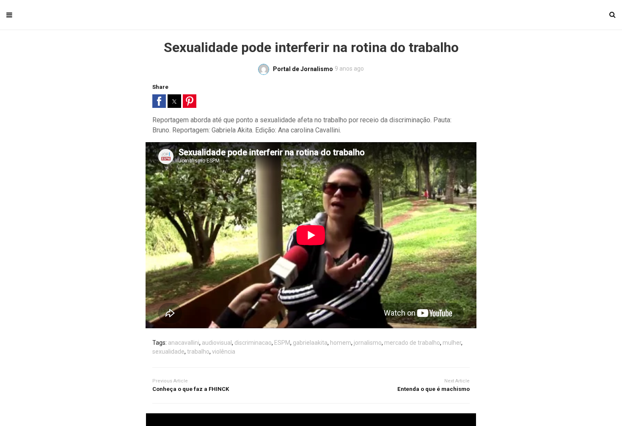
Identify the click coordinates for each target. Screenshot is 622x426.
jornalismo (368, 342)
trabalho (198, 351)
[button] (159, 101)
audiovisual (217, 342)
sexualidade (168, 351)
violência (223, 351)
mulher (452, 342)
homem (340, 342)
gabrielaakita (310, 342)
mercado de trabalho (412, 342)
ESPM (282, 342)
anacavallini (183, 342)
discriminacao (253, 342)
